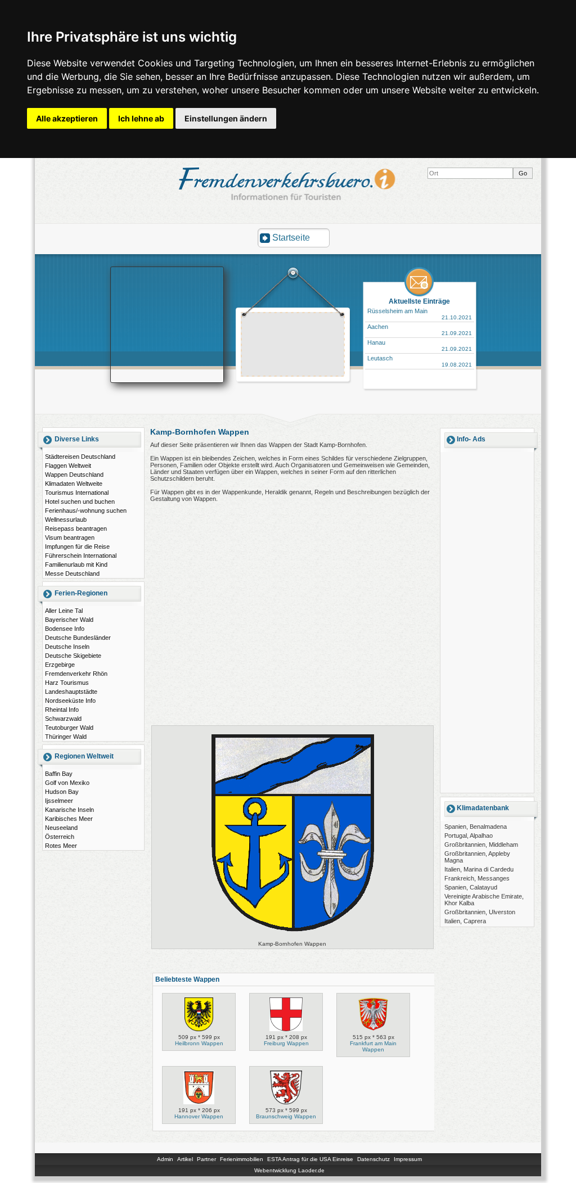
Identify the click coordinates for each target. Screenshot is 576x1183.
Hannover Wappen (198, 1116)
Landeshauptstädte (71, 691)
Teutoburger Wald (69, 727)
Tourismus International (77, 492)
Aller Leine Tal (64, 610)
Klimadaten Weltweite (73, 483)
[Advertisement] (293, 345)
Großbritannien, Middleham (481, 844)
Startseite (291, 237)
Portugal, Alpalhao (468, 835)
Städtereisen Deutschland (80, 456)
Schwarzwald (63, 718)
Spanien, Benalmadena (475, 826)
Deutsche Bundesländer (78, 637)
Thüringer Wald (66, 736)
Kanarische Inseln (69, 809)
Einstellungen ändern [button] (225, 118)
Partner (206, 1159)
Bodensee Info (64, 628)
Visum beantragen (69, 537)
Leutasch (380, 358)
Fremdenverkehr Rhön (76, 673)
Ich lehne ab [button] (141, 118)
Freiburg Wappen (286, 1043)
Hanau (376, 342)
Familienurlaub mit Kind (76, 564)
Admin (165, 1159)
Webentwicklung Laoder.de (289, 1170)
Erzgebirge (60, 664)
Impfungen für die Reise (77, 546)
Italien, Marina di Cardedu (479, 869)
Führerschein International (80, 555)
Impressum (408, 1159)
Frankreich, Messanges (477, 878)
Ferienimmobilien (241, 1159)
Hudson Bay (62, 791)
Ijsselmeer (59, 800)
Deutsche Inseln (67, 646)
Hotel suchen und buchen (80, 501)
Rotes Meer (61, 845)
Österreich (59, 836)
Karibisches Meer (69, 818)
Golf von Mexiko (67, 782)
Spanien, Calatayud (470, 887)
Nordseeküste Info (70, 700)
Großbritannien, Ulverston (479, 912)
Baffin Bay (59, 773)
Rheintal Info (62, 709)
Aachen (377, 326)
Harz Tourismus (67, 682)
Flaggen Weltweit (68, 465)
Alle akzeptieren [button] (67, 118)
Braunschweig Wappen (286, 1116)
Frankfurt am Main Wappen (373, 1046)
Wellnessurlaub (66, 519)
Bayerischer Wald (69, 619)
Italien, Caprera (465, 921)
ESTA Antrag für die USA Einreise (310, 1159)
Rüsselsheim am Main (397, 311)
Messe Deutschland (72, 573)
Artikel (185, 1159)
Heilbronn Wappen (199, 1043)
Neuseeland (61, 827)
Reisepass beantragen (76, 528)
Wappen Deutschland (74, 474)
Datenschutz (373, 1159)
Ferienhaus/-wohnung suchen (86, 510)
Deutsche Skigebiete (73, 655)
